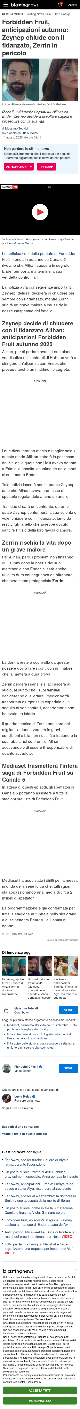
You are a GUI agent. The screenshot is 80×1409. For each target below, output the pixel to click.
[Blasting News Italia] (24, 4)
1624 (34, 1287)
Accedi (72, 5)
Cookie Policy (33, 1382)
